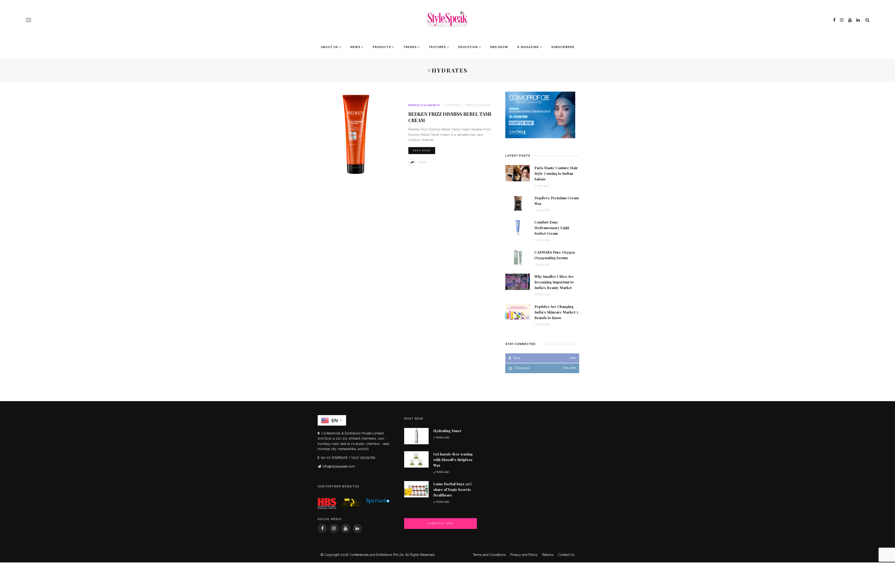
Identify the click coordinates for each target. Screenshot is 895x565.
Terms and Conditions (489, 555)
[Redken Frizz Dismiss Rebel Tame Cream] (356, 134)
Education (468, 47)
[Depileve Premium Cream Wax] (517, 203)
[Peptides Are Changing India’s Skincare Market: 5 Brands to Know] (517, 311)
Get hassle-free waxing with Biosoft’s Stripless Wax (452, 460)
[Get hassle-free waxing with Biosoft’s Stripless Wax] (416, 459)
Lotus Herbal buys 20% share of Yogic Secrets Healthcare (452, 489)
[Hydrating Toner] (416, 436)
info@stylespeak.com (339, 466)
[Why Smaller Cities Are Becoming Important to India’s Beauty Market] (517, 281)
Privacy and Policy (524, 555)
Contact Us (566, 555)
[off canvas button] (28, 20)
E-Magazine (528, 47)
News (355, 47)
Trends (410, 47)
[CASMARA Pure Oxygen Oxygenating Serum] (517, 257)
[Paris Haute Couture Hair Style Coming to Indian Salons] (517, 173)
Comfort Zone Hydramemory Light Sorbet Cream (551, 228)
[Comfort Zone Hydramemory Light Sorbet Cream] (517, 227)
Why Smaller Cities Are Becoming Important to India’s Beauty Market (554, 282)
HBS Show (499, 47)
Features (437, 47)
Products (382, 47)
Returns (548, 555)
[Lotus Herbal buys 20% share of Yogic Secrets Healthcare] (416, 489)
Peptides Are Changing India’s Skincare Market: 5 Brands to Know (556, 312)
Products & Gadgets (424, 105)
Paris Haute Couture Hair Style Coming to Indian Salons (556, 173)
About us (329, 47)
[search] (867, 20)
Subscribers (562, 47)
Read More (421, 150)
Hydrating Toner (447, 430)
